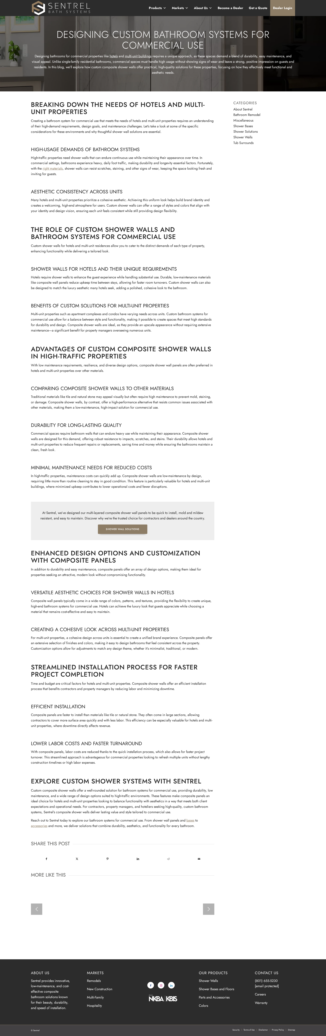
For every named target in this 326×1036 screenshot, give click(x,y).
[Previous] (36, 909)
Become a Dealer (230, 8)
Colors (203, 1005)
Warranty (261, 1002)
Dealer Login (282, 8)
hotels (114, 56)
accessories (39, 825)
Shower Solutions (245, 131)
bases (190, 820)
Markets (178, 8)
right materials (53, 168)
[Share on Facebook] (46, 859)
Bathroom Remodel (246, 114)
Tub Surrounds (243, 142)
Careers (260, 994)
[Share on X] (77, 859)
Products (155, 8)
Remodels (94, 980)
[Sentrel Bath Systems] (61, 8)
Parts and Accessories (214, 997)
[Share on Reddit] (168, 859)
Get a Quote (258, 8)
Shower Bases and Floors (216, 989)
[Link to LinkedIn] (171, 985)
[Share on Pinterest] (107, 859)
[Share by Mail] (199, 859)
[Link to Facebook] (150, 985)
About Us (201, 8)
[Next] (208, 909)
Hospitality (94, 1005)
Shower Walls (242, 137)
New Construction (99, 989)
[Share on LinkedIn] (138, 859)
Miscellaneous (243, 120)
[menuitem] (236, 1030)
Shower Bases (243, 126)
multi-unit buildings (138, 56)
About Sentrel (242, 109)
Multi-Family (95, 997)
